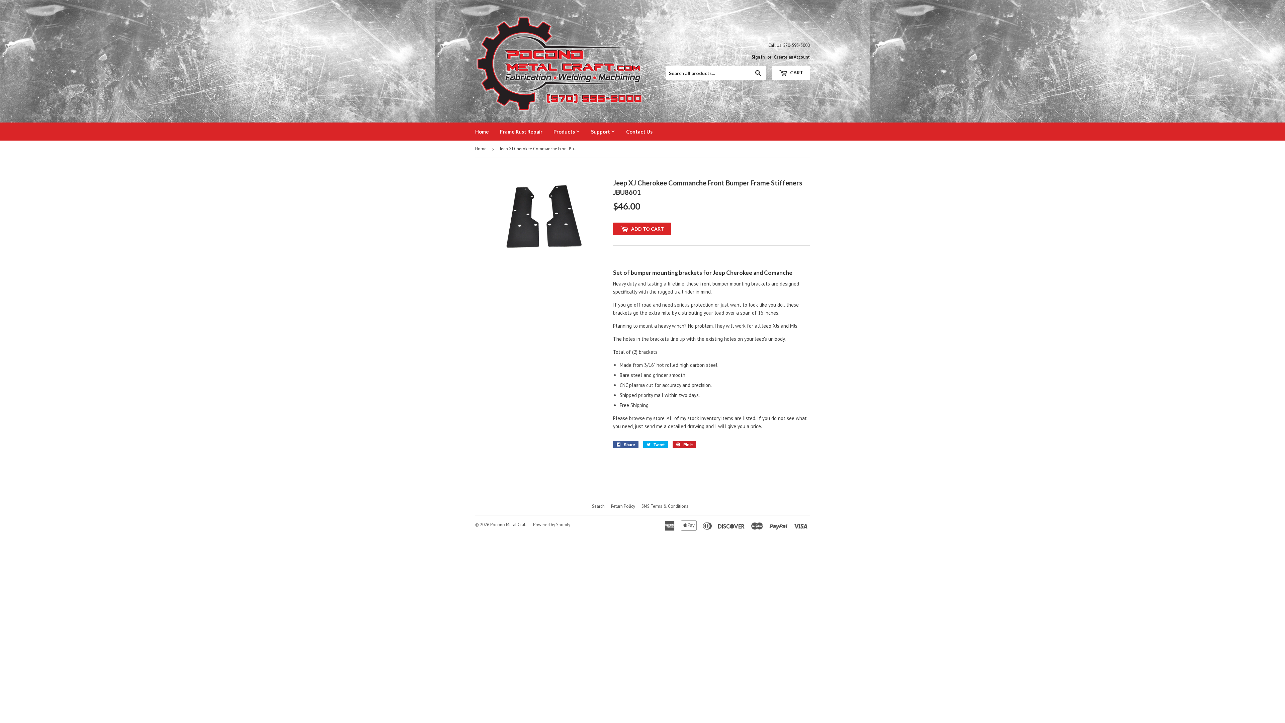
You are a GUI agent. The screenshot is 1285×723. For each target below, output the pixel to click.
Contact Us (639, 132)
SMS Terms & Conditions (664, 506)
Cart (796, 72)
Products (564, 132)
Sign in (758, 57)
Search (598, 506)
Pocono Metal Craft (508, 525)
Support (601, 132)
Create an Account (792, 57)
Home (482, 132)
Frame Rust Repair (521, 132)
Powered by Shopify (551, 525)
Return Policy (623, 506)
